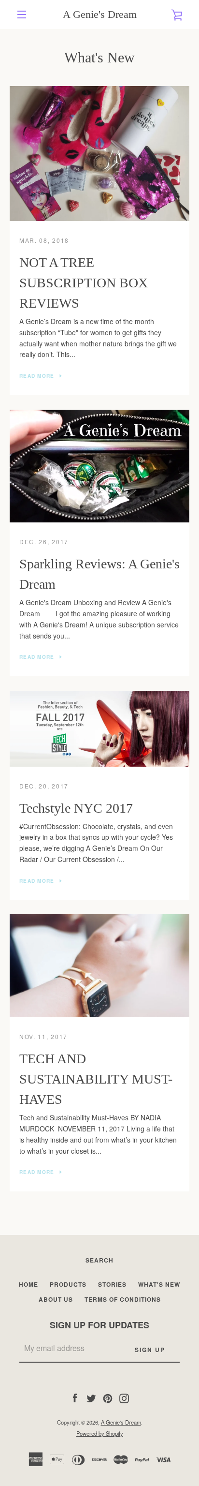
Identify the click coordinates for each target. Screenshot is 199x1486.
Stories (112, 1284)
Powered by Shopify (99, 1433)
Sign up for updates (99, 1325)
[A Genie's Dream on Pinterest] (108, 1397)
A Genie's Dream (100, 14)
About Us (56, 1299)
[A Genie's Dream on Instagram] (124, 1397)
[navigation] (22, 14)
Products (68, 1284)
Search (99, 1260)
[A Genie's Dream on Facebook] (75, 1397)
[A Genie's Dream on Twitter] (91, 1397)
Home (28, 1284)
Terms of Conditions (123, 1299)
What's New (159, 1284)
